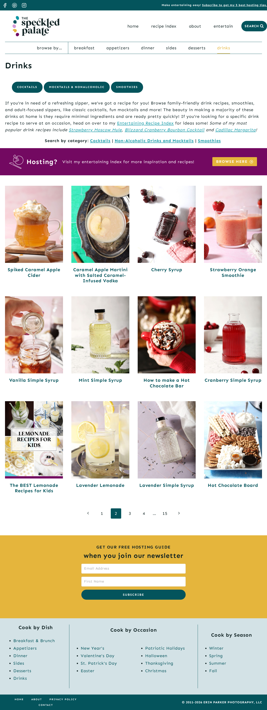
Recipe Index (163, 26)
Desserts (196, 47)
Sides (171, 47)
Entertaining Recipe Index (145, 123)
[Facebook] (5, 5)
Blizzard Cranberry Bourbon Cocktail (164, 129)
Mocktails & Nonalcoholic (77, 87)
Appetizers (117, 47)
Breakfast (84, 47)
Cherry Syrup (166, 269)
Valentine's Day (98, 655)
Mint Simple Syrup (100, 380)
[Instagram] (24, 5)
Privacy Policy (63, 699)
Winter (216, 648)
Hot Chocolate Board (233, 485)
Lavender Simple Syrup (166, 485)
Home (133, 26)
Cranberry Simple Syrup (233, 380)
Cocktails (27, 87)
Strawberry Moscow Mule (95, 129)
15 (165, 513)
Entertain (223, 26)
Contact (46, 705)
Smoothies (127, 87)
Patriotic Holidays (165, 648)
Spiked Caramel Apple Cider (34, 272)
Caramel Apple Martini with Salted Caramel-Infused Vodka (100, 275)
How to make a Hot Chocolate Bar (167, 382)
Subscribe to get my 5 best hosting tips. (234, 5)
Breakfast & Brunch (34, 640)
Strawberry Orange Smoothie (233, 272)
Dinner (148, 47)
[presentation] (34, 224)
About (195, 26)
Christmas (155, 670)
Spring (216, 655)
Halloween (156, 655)
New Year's (92, 648)
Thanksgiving (159, 663)
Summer (217, 663)
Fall (213, 670)
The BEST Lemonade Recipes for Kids (34, 488)
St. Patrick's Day (99, 663)
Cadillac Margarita (235, 129)
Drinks (223, 47)
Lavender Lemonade (100, 485)
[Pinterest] (14, 5)
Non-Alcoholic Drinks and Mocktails (154, 140)
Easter (87, 670)
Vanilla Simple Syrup (34, 380)
